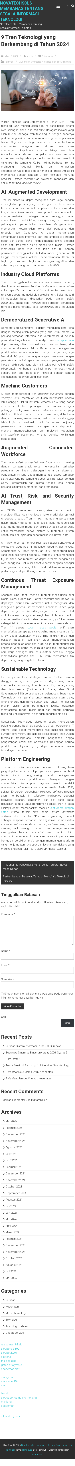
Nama (5, 950)
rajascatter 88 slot (12, 1344)
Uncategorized (15, 1332)
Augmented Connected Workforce (35, 62)
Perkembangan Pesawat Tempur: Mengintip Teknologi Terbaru (36, 878)
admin (30, 56)
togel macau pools (42, 627)
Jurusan (10, 1300)
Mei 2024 (11, 1219)
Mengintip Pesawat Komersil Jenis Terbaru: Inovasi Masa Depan (35, 867)
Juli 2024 (11, 1206)
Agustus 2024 (14, 1199)
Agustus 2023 (14, 1265)
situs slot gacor (10, 1416)
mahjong (6, 1401)
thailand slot (8, 1360)
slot (3, 1385)
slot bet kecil (9, 1352)
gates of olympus (12, 1365)
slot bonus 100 (10, 1348)
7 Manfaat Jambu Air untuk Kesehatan (29, 1078)
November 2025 (15, 1141)
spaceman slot (10, 1369)
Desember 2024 (15, 1173)
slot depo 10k (9, 1381)
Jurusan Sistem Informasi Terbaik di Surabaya (33, 1046)
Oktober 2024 (14, 1186)
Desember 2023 (15, 1245)
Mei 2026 (11, 1121)
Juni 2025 (11, 1160)
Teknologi (9, 62)
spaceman (7, 1405)
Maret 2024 (12, 1232)
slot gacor (7, 1377)
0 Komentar (47, 56)
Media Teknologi (16, 1313)
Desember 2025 (15, 1134)
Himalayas (27, 1450)
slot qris (6, 1356)
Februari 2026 (14, 1127)
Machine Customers (61, 62)
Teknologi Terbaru (17, 1326)
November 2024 (15, 1180)
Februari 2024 (14, 1238)
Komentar (8, 914)
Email (5, 965)
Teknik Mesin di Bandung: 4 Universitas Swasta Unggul (39, 1065)
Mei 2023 (11, 1278)
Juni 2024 (11, 1212)
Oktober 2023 (14, 1258)
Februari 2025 (14, 1167)
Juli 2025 (11, 1154)
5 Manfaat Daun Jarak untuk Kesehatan (29, 1072)
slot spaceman (64, 340)
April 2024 (11, 1225)
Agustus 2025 (14, 1147)
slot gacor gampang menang (19, 1397)
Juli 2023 (11, 1271)
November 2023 (15, 1251)
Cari (3, 1016)
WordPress (37, 1454)
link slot (5, 1393)
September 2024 (16, 1193)
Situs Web (7, 979)
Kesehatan (12, 1306)
